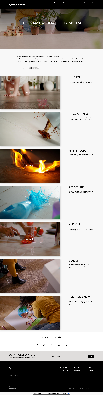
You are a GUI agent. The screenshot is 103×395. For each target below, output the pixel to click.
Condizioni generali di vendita (82, 388)
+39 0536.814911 (14, 375)
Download (77, 367)
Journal (88, 6)
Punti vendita (67, 2)
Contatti (57, 2)
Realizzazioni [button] (69, 6)
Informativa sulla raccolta (40, 393)
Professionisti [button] (80, 6)
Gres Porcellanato (64, 370)
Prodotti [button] (60, 6)
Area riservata (63, 367)
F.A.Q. (90, 367)
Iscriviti (91, 356)
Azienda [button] (52, 6)
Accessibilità (89, 388)
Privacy (70, 388)
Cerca (86, 2)
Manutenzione (77, 370)
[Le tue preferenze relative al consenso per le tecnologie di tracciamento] (2, 393)
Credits (93, 388)
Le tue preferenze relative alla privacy (57, 393)
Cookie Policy (74, 388)
